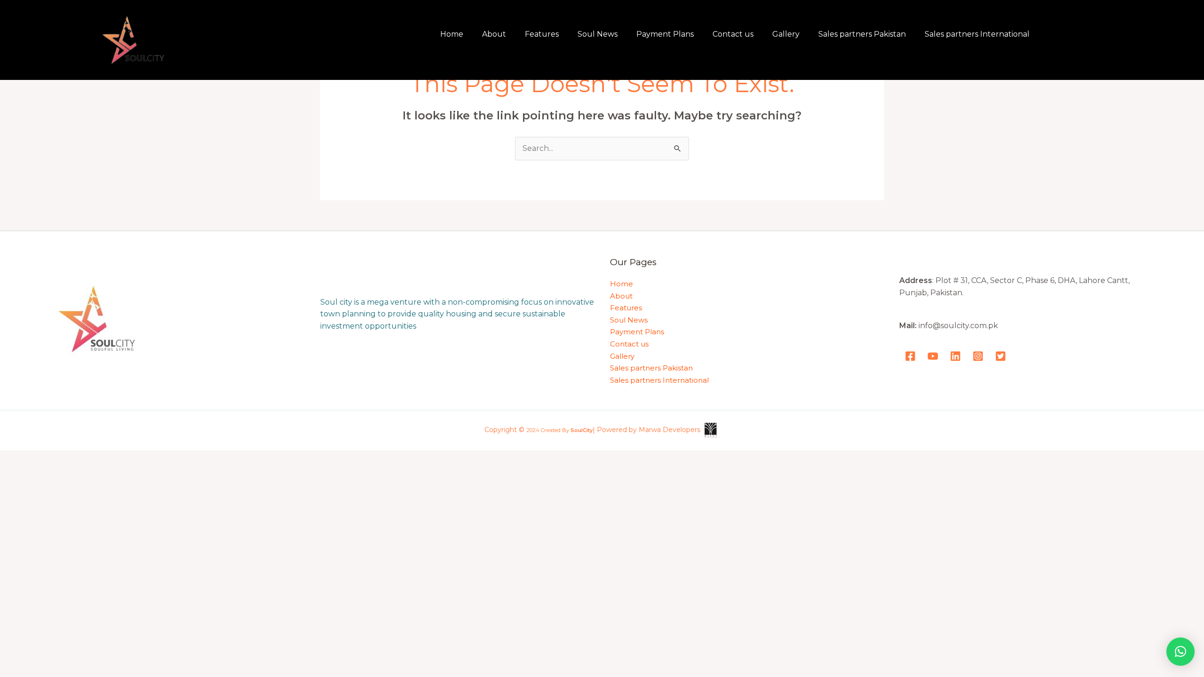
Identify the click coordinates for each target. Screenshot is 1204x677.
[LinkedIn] (955, 356)
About (494, 34)
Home (451, 34)
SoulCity (581, 430)
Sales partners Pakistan (862, 34)
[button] (1180, 652)
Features (542, 34)
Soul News (598, 34)
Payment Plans (665, 34)
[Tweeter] (1001, 356)
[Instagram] (978, 356)
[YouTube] (933, 356)
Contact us (733, 34)
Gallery (786, 34)
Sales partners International (977, 34)
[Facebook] (910, 356)
